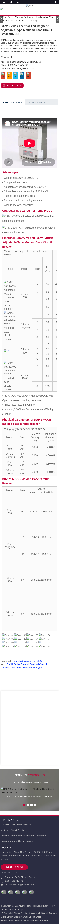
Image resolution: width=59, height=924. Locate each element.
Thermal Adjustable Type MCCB (27, 661)
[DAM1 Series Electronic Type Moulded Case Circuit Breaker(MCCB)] (29, 790)
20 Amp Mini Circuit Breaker (43, 913)
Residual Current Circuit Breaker (17, 841)
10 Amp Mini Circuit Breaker (14, 913)
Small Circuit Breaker (32, 917)
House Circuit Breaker (11, 920)
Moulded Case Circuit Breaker (16, 824)
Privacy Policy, (48, 906)
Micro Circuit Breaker (11, 917)
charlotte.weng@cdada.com (21, 68)
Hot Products (7, 909)
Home (9, 8)
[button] (24, 805)
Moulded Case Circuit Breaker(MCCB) (28, 9)
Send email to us (14, 86)
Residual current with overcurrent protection (23, 835)
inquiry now (14, 867)
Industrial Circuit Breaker (35, 920)
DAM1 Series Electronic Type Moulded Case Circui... (30, 796)
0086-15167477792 (18, 65)
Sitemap (18, 909)
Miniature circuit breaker (13, 830)
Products (23, 8)
